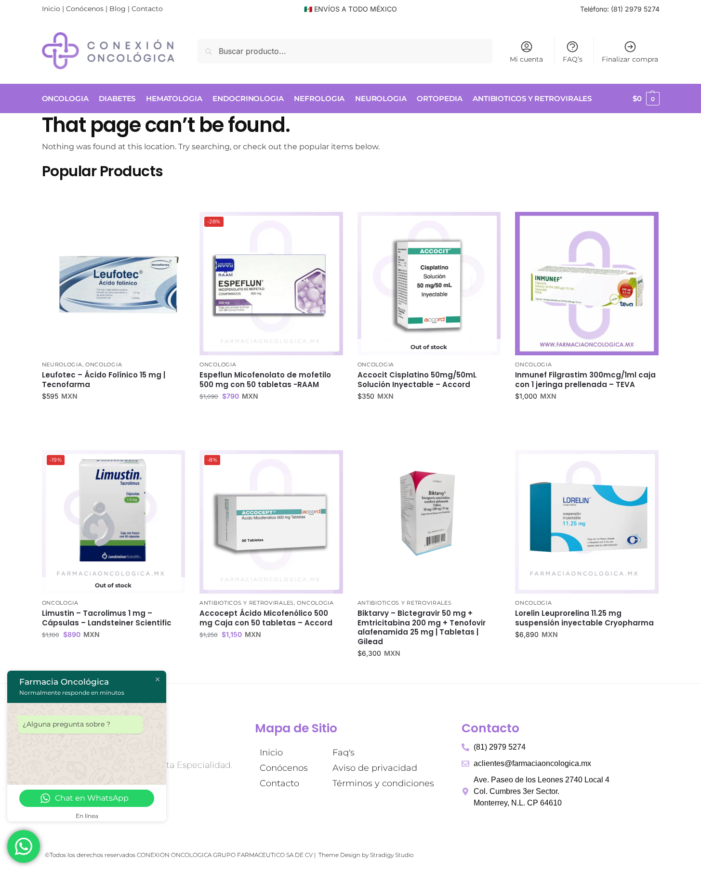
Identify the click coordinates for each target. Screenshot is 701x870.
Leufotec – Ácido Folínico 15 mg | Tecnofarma (103, 379)
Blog (117, 8)
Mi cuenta (526, 59)
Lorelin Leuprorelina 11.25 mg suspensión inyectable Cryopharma (584, 618)
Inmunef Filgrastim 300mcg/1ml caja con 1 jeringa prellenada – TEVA (585, 379)
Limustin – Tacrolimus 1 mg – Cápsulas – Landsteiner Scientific (107, 618)
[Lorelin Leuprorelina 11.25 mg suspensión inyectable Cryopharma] (587, 522)
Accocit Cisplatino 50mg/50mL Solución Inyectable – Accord (416, 379)
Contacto (147, 8)
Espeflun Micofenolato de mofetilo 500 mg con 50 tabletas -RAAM (265, 379)
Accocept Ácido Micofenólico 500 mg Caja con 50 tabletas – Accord (265, 618)
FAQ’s (572, 59)
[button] (646, 98)
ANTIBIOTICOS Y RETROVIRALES (246, 602)
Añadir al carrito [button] (113, 416)
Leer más (429, 416)
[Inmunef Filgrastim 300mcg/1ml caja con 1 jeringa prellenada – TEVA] (587, 283)
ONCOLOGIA (103, 364)
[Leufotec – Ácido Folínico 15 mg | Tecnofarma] (113, 283)
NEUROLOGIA (62, 364)
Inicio (51, 8)
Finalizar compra (630, 59)
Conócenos (85, 8)
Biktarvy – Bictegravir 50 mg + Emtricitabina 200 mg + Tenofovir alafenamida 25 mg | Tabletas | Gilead (421, 627)
